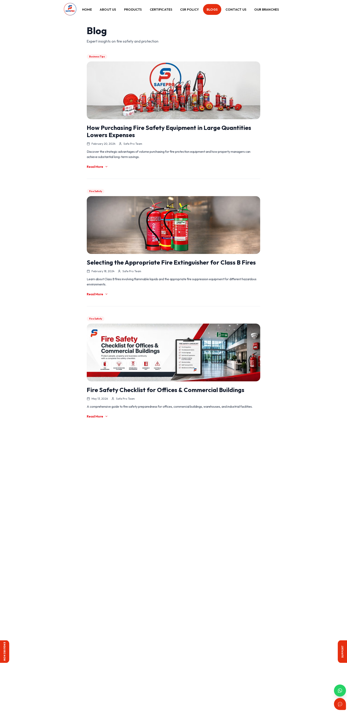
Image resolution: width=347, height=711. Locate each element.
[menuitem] (87, 9)
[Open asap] (340, 704)
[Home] (70, 9)
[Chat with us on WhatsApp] (340, 691)
